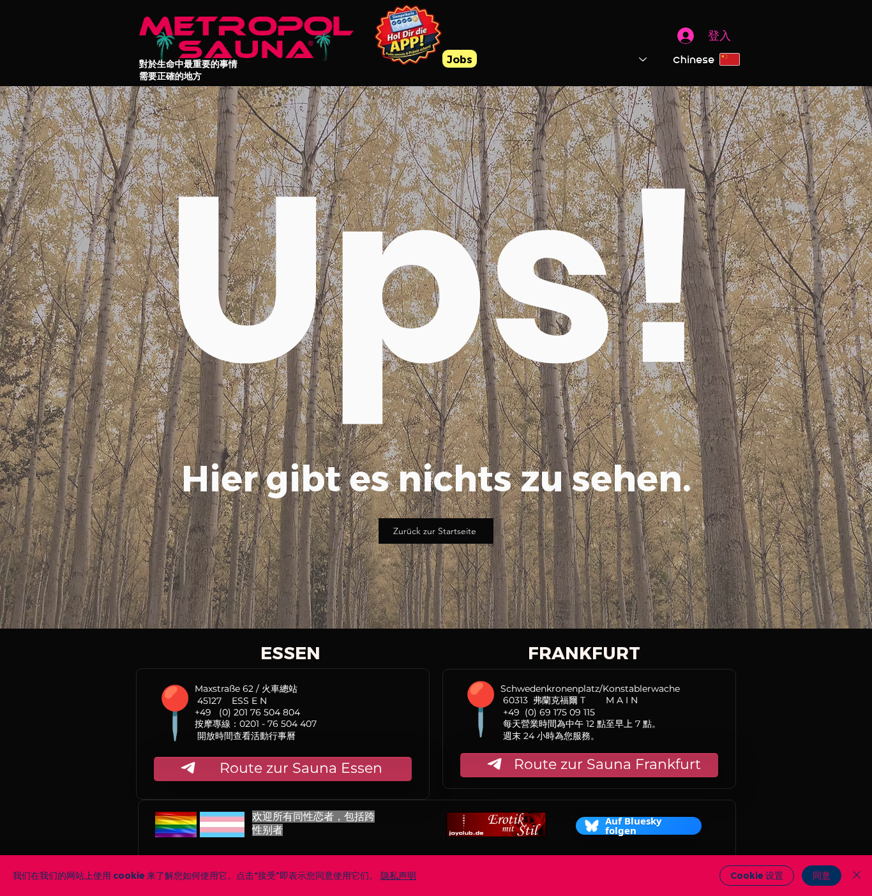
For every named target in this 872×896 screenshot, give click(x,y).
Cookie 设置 (756, 875)
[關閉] (856, 875)
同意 (822, 875)
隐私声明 (398, 875)
